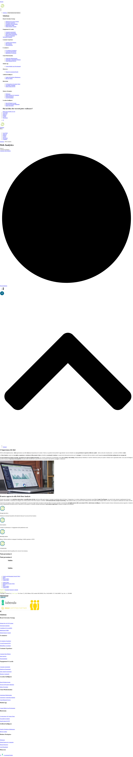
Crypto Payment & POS (5, 643)
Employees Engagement (5, 669)
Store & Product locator (5, 682)
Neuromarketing (3, 285)
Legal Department (4, 747)
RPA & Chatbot (3, 731)
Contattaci (5, 139)
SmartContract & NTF (5, 721)
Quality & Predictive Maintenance (7, 729)
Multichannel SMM (4, 630)
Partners (4, 135)
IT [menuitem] (3, 120)
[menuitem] (3, 120)
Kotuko (1, 1)
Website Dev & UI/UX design (6, 623)
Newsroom (5, 138)
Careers (4, 136)
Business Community (4, 674)
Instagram (11, 589)
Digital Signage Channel (5, 632)
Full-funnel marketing (4, 625)
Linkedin (16, 589)
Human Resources (4, 744)
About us (5, 134)
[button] (66, 129)
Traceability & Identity (5, 718)
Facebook (7, 589)
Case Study (5, 133)
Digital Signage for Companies (7, 742)
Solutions (2, 141)
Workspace (2, 740)
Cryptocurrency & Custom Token (7, 716)
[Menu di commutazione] (0, 9)
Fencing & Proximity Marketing (7, 684)
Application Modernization (6, 695)
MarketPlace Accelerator (5, 645)
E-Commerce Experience (5, 641)
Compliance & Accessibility (6, 628)
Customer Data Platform (5, 150)
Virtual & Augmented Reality (6, 755)
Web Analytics (3, 656)
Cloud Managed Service (5, 700)
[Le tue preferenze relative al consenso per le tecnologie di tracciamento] (2, 754)
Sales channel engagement (5, 671)
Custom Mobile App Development (7, 708)
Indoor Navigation (4, 687)
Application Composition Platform (7, 697)
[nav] (5, 112)
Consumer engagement (5, 667)
